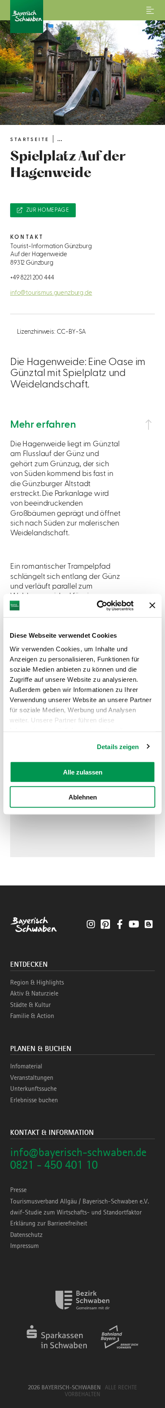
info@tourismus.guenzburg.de (51, 293)
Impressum (24, 1246)
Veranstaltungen (31, 1078)
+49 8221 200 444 (32, 277)
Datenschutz (26, 1235)
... (59, 138)
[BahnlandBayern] (119, 1351)
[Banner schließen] (152, 606)
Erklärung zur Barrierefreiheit (48, 1223)
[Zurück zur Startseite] (82, 16)
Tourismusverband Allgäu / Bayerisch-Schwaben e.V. (79, 1201)
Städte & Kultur (30, 1005)
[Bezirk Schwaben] (82, 1314)
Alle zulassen (82, 772)
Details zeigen (118, 746)
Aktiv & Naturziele (34, 993)
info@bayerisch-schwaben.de (78, 1152)
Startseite (29, 139)
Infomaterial (26, 1066)
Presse (18, 1190)
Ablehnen (83, 796)
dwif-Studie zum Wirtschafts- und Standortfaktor (76, 1212)
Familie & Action (32, 1016)
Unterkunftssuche (33, 1089)
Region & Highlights (37, 982)
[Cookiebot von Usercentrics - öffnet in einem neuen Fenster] (100, 605)
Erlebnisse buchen (34, 1100)
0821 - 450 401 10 (54, 1164)
